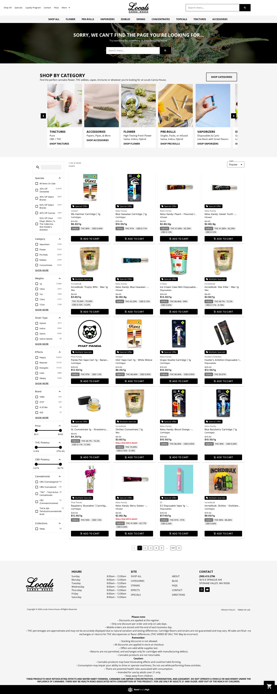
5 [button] (161, 548)
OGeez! (74, 211)
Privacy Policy (228, 609)
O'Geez (163, 284)
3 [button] (150, 548)
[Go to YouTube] (207, 589)
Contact (47, 7)
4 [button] (156, 548)
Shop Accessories (98, 140)
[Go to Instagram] (201, 589)
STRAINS (135, 585)
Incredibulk (76, 284)
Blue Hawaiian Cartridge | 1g (131, 214)
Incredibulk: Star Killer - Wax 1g (222, 287)
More (64, 7)
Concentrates (161, 19)
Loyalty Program (33, 7)
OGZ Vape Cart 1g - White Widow (134, 359)
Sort (231, 161)
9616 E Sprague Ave (210, 579)
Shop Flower (131, 143)
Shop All (8, 7)
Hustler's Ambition (213, 356)
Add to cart (91, 238)
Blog (175, 580)
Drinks (140, 19)
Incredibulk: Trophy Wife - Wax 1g (89, 287)
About (176, 576)
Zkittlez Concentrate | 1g (129, 429)
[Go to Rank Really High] (138, 689)
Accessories (220, 19)
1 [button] (139, 548)
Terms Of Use (244, 609)
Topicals (181, 19)
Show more (42, 270)
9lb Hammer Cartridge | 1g (85, 214)
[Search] (244, 7)
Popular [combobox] (233, 164)
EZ (161, 502)
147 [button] (173, 548)
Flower (70, 19)
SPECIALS (136, 594)
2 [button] (145, 548)
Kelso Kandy (121, 211)
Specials (19, 7)
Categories (137, 580)
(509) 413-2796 (207, 576)
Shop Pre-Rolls (170, 143)
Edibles (125, 19)
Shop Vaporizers (207, 143)
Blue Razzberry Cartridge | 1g (221, 429)
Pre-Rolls (88, 19)
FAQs (56, 7)
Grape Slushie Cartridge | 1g (175, 359)
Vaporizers (107, 19)
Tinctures (199, 19)
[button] (38, 167)
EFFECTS (135, 590)
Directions (178, 594)
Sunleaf (74, 426)
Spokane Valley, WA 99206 (214, 583)
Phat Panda (76, 356)
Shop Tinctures (59, 143)
